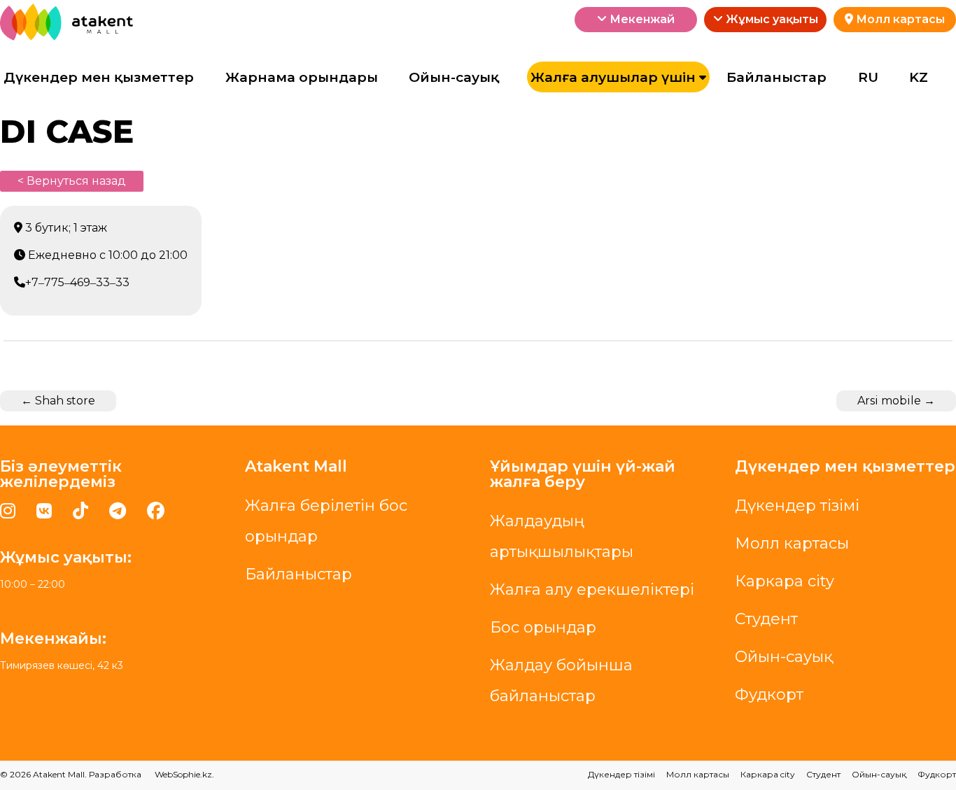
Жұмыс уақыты (770, 19)
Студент (766, 618)
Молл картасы (899, 19)
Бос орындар (543, 627)
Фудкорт (769, 694)
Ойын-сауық (454, 77)
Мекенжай (641, 19)
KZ (918, 77)
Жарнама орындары (301, 77)
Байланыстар (776, 77)
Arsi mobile (896, 400)
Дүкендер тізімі (797, 505)
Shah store (58, 400)
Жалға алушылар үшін (613, 77)
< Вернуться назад (71, 181)
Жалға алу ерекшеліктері (592, 589)
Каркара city (784, 581)
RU (868, 77)
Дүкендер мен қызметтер (98, 77)
